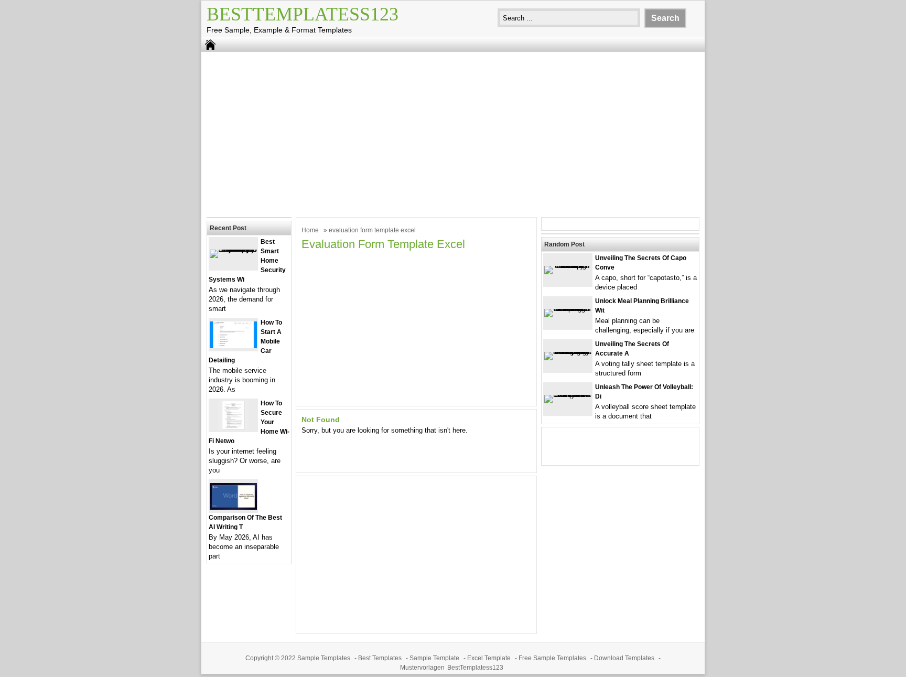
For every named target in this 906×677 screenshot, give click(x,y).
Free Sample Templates (552, 658)
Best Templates (380, 658)
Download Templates (624, 658)
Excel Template (489, 658)
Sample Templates (323, 658)
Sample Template (434, 658)
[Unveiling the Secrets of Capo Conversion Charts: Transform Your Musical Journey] (567, 266)
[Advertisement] (453, 133)
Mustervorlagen (422, 667)
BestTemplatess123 (302, 14)
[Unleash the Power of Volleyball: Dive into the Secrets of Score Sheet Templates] (567, 395)
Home (310, 230)
